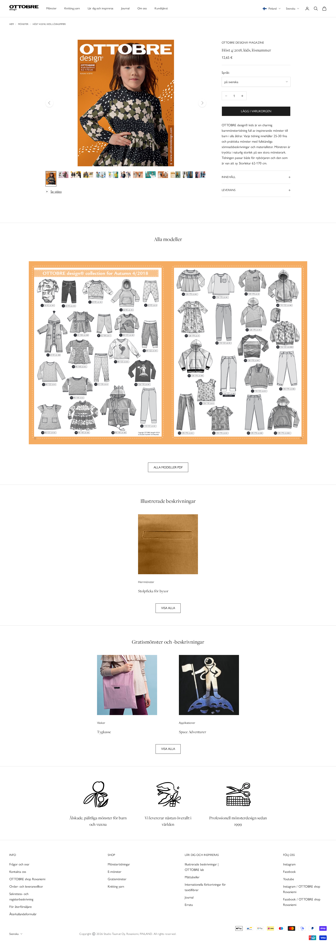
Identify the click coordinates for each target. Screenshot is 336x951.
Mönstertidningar (119, 864)
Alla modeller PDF (168, 467)
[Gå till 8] (138, 175)
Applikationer (187, 723)
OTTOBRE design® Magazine (243, 42)
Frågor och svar (19, 864)
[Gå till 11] (175, 175)
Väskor (101, 723)
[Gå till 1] (51, 179)
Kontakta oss (17, 872)
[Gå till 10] (163, 175)
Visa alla (168, 608)
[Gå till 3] (75, 175)
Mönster (51, 8)
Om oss (142, 8)
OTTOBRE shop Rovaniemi (27, 879)
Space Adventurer (192, 731)
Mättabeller (192, 877)
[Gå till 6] (113, 175)
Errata (189, 905)
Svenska (290, 8)
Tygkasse (104, 731)
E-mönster (114, 872)
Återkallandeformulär (23, 914)
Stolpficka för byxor (153, 591)
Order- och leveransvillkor (26, 886)
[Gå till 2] (63, 175)
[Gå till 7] (125, 175)
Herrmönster (146, 582)
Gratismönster (117, 879)
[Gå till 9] (150, 175)
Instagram (289, 864)
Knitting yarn (72, 8)
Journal (125, 8)
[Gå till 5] (100, 175)
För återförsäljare (20, 907)
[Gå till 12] (187, 175)
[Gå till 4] (88, 175)
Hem (11, 24)
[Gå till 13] (200, 175)
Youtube (288, 879)
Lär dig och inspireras (100, 8)
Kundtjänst (161, 8)
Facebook (289, 872)
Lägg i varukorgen (256, 111)
